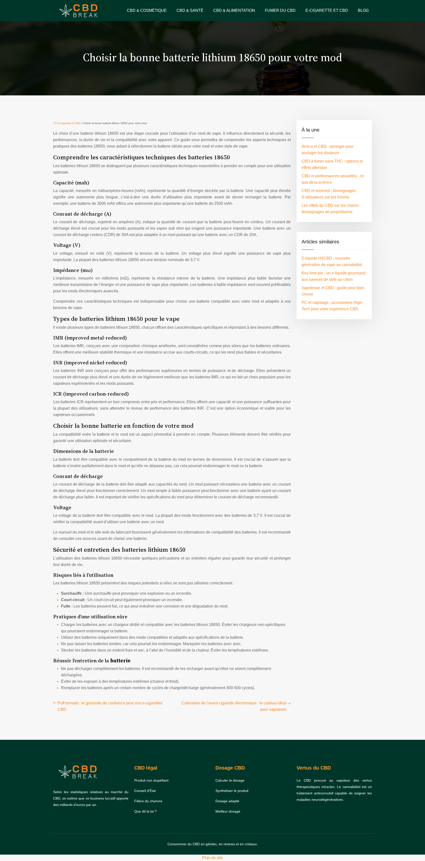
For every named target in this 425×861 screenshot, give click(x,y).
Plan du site (212, 858)
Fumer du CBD (280, 10)
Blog (363, 10)
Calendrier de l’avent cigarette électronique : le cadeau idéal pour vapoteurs (234, 706)
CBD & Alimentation (234, 10)
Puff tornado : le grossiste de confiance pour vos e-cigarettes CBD (110, 706)
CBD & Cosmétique (147, 10)
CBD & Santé (190, 10)
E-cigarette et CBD (326, 10)
